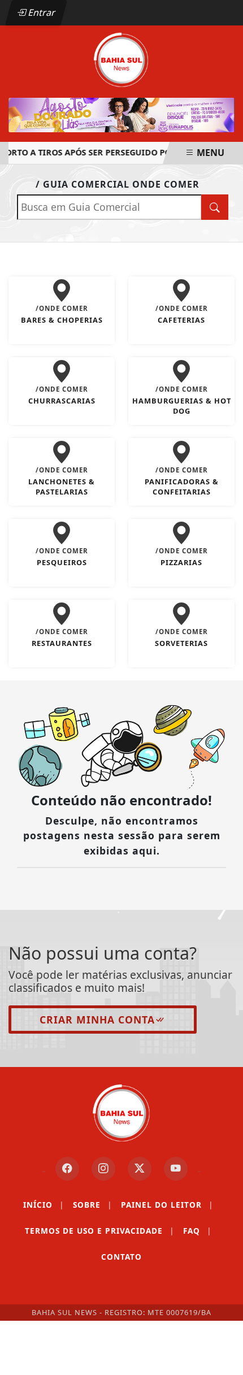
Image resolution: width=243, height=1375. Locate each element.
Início (43, 1204)
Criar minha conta (97, 1019)
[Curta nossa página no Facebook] (67, 1169)
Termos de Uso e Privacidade (99, 1230)
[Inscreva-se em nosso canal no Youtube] (176, 1169)
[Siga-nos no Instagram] (103, 1169)
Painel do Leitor (167, 1204)
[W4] (121, 115)
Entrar (40, 12)
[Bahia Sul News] (121, 59)
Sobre (92, 1204)
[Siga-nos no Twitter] (139, 1169)
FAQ (197, 1230)
